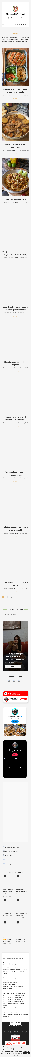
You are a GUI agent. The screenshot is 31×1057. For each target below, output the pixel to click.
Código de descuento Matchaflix (12, 1012)
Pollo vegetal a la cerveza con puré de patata (21, 891)
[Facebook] (15, 24)
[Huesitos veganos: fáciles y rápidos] (15, 339)
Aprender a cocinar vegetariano (11, 960)
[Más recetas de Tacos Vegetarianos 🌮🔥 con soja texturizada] (9, 928)
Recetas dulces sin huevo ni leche (12, 980)
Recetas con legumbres (9, 984)
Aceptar (26, 1053)
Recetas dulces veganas (10, 982)
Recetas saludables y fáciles (11, 965)
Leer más (14, 98)
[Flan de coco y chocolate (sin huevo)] (15, 560)
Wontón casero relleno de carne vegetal (7, 915)
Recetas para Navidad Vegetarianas (13, 986)
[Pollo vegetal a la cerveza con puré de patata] (22, 881)
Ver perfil (15, 721)
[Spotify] (23, 24)
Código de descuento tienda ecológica (13, 1001)
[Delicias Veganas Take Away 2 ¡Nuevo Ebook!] (15, 505)
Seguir (15, 754)
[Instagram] (19, 24)
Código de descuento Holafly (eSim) (13, 999)
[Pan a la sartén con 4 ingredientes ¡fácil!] (22, 905)
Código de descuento (9, 1003)
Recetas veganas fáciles (9, 963)
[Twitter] (17, 24)
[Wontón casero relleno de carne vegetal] (9, 905)
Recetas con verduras (9, 988)
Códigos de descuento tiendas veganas (14, 993)
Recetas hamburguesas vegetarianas (13, 958)
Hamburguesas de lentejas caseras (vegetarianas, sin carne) (8, 892)
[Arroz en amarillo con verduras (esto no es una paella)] (22, 928)
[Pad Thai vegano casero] (15, 177)
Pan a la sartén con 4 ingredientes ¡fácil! (22, 914)
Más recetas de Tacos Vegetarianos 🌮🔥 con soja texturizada (8, 938)
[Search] (28, 24)
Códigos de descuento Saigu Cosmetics (14, 995)
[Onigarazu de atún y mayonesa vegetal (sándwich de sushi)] (15, 229)
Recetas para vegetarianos (10, 967)
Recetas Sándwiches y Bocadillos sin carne (15, 969)
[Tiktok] (25, 24)
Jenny (14, 95)
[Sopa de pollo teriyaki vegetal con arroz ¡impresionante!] (15, 284)
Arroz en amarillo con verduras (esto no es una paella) (21, 937)
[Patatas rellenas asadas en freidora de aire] (15, 450)
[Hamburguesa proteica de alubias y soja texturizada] (15, 394)
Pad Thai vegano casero (15, 199)
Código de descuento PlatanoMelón (13, 997)
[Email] (21, 24)
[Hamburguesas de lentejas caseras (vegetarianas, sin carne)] (9, 881)
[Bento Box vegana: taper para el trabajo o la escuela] (15, 67)
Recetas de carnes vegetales (11, 978)
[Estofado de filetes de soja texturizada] (15, 122)
